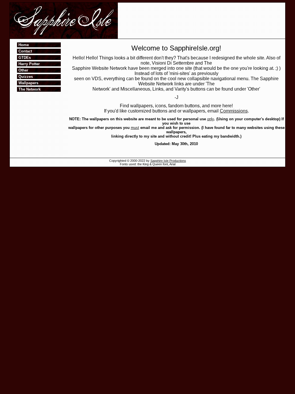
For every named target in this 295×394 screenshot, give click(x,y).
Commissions (234, 110)
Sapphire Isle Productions (168, 160)
